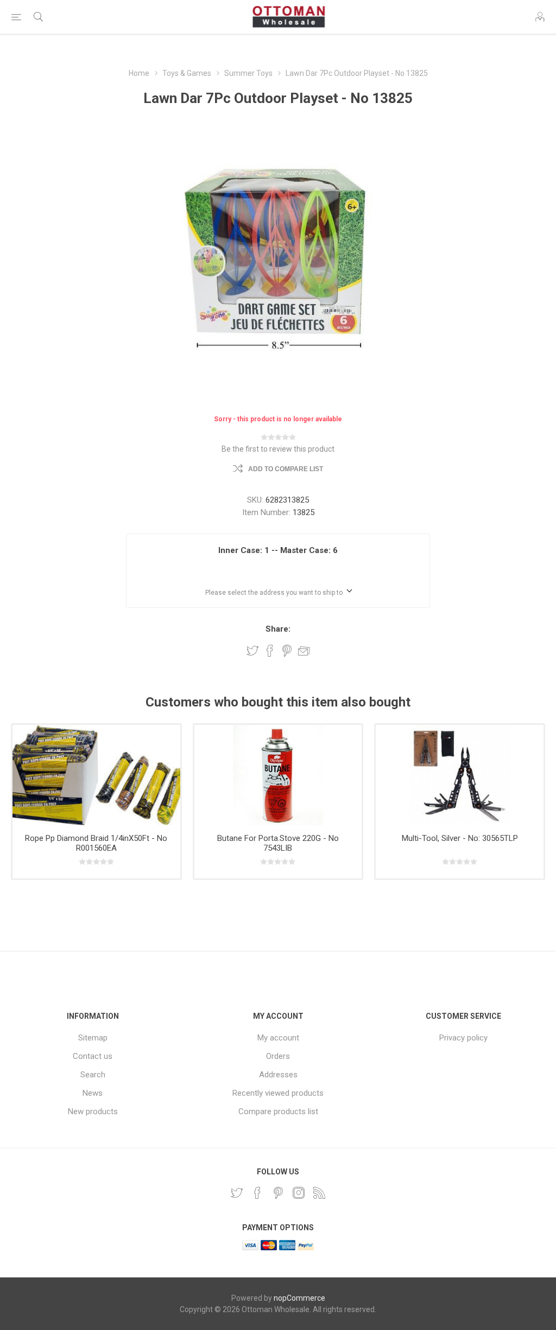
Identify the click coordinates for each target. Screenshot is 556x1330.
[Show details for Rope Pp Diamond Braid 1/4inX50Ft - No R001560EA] (96, 775)
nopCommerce (299, 1298)
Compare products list (278, 1111)
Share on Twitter (252, 651)
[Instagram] (298, 1193)
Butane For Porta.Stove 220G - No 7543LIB (278, 843)
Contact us (92, 1056)
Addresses (278, 1075)
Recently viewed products (278, 1093)
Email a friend (304, 651)
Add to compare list (285, 469)
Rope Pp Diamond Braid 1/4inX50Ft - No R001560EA (96, 843)
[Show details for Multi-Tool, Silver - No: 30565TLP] (460, 775)
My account (278, 1038)
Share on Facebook (270, 651)
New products (93, 1111)
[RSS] (319, 1193)
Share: (278, 629)
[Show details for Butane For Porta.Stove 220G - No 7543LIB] (278, 775)
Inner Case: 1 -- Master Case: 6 (278, 550)
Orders (278, 1056)
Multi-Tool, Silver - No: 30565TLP (460, 838)
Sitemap (93, 1038)
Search (92, 1075)
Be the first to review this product (278, 449)
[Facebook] (257, 1193)
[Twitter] (236, 1193)
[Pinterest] (278, 1193)
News (93, 1093)
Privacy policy (463, 1038)
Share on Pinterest (287, 651)
